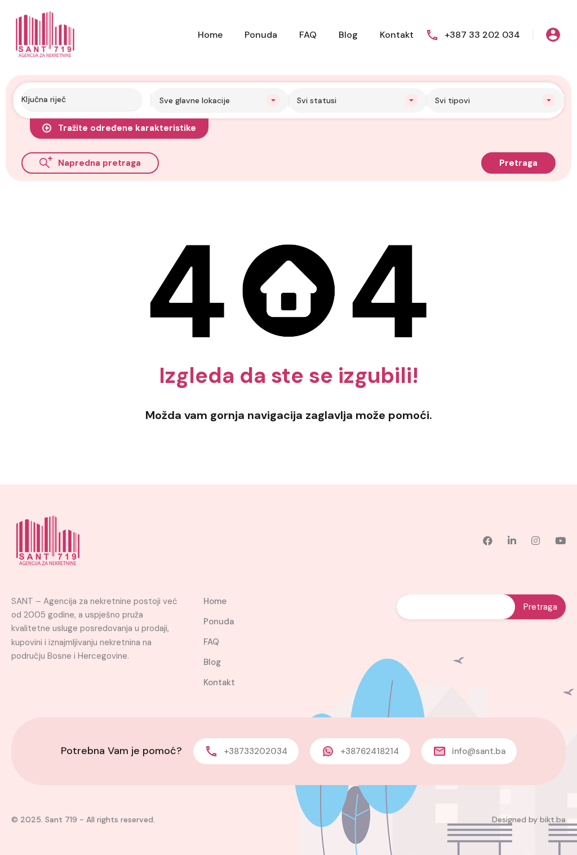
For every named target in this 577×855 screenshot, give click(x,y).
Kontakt (397, 35)
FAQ (308, 35)
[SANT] (45, 34)
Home (210, 35)
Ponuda (261, 35)
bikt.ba (553, 819)
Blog (348, 35)
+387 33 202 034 (482, 35)
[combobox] (220, 100)
